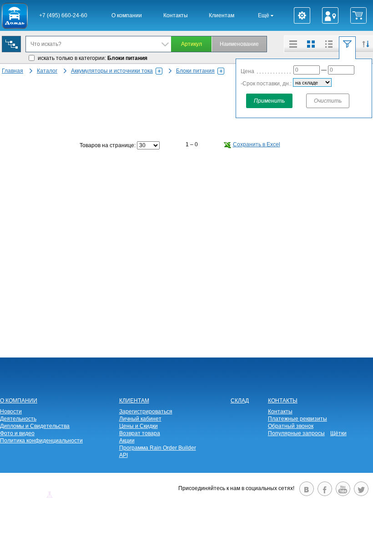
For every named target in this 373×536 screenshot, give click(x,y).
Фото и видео (17, 433)
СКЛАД (240, 400)
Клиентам (221, 15)
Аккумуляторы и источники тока (112, 71)
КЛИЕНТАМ (134, 400)
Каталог (47, 71)
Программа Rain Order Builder (157, 448)
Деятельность (18, 419)
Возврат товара (139, 433)
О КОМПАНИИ (18, 400)
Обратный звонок (290, 426)
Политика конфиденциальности (41, 440)
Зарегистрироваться (145, 411)
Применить (269, 101)
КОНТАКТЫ (282, 400)
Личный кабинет (140, 419)
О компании (126, 15)
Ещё (264, 15)
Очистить (328, 101)
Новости (11, 411)
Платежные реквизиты (297, 419)
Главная (12, 71)
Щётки (338, 433)
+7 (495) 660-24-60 (63, 15)
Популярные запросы (296, 433)
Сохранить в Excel (256, 144)
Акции (127, 440)
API (123, 455)
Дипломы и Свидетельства (35, 426)
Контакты (175, 15)
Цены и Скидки (138, 426)
